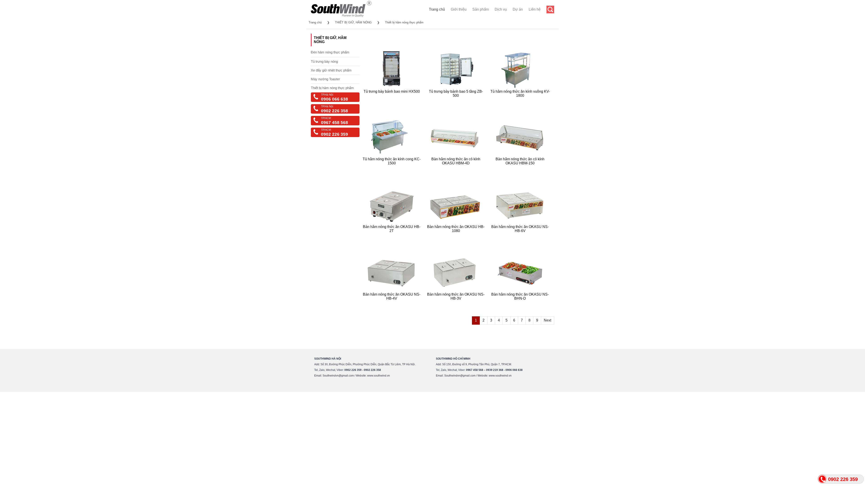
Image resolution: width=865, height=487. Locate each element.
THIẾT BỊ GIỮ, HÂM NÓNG (353, 22)
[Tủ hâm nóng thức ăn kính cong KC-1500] (393, 168)
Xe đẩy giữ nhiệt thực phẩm (331, 70)
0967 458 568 (334, 122)
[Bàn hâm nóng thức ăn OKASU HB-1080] (457, 236)
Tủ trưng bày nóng (324, 61)
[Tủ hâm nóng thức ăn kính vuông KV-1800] (521, 101)
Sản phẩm (480, 9)
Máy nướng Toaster (325, 79)
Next (547, 320)
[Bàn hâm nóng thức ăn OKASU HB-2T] (393, 236)
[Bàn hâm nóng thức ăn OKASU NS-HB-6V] (521, 236)
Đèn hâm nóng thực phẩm (330, 52)
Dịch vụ (501, 9)
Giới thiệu (459, 9)
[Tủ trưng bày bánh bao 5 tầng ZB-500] (457, 101)
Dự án (518, 9)
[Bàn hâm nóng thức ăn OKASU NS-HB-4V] (393, 304)
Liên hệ (535, 9)
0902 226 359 (334, 134)
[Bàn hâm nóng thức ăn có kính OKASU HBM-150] (521, 168)
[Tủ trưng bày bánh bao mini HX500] (393, 101)
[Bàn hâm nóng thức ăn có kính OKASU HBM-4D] (457, 168)
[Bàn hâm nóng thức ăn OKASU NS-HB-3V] (457, 304)
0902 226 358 (334, 110)
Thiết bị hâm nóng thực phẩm (404, 22)
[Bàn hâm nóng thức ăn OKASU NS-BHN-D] (521, 304)
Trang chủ (437, 9)
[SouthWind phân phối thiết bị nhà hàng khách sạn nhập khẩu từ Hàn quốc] (341, 17)
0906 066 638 (334, 99)
